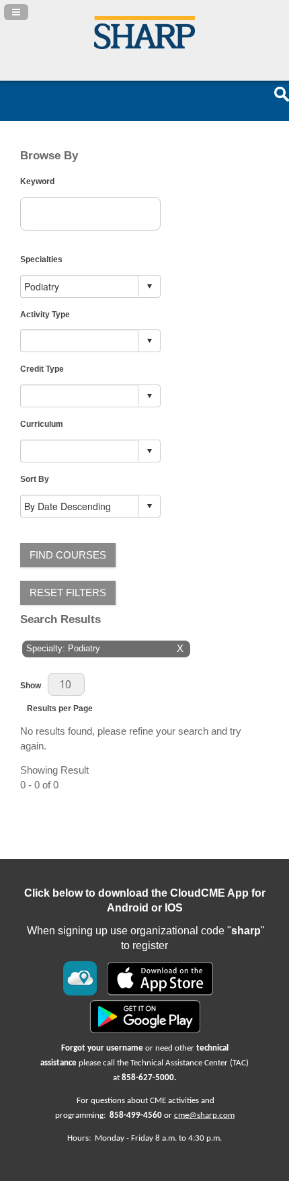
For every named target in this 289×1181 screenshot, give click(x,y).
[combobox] (79, 286)
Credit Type (42, 368)
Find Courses (68, 555)
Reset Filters (68, 592)
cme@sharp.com (204, 1115)
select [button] (149, 286)
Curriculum (41, 423)
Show (30, 685)
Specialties (41, 259)
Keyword (37, 181)
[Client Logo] (144, 45)
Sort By (34, 479)
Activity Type (45, 314)
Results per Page (60, 708)
